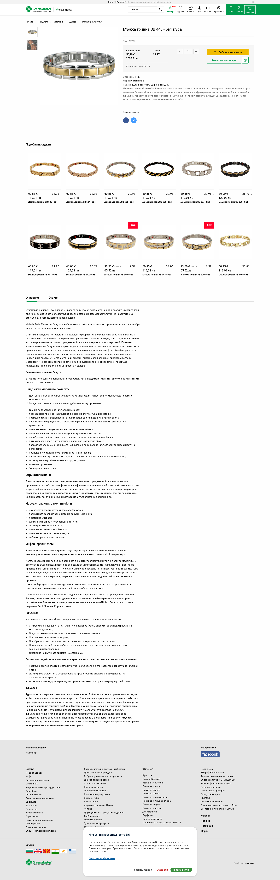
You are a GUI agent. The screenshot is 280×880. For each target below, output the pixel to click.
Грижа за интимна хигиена (156, 800)
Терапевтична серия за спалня (217, 776)
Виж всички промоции (224, 60)
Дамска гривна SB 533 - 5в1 (43, 202)
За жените (31, 805)
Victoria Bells (137, 80)
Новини (205, 820)
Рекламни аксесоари (212, 801)
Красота (147, 775)
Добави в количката (230, 52)
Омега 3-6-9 (32, 783)
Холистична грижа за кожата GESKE (161, 822)
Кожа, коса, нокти (93, 787)
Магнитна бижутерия (95, 827)
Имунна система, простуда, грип (43, 787)
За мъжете (31, 809)
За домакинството (211, 787)
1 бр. (137, 76)
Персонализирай (142, 869)
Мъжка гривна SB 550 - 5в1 (118, 274)
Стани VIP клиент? (117, 2)
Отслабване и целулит (96, 790)
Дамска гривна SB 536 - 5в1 (157, 202)
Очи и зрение (33, 823)
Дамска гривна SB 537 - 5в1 (195, 202)
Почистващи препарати (213, 790)
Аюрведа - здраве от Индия (98, 805)
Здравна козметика (152, 782)
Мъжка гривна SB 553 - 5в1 (156, 274)
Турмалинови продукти (96, 823)
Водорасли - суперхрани (97, 794)
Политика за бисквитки (102, 858)
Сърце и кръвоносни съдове (41, 830)
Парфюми (147, 815)
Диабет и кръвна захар (96, 779)
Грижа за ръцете (151, 804)
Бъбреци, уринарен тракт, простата (103, 776)
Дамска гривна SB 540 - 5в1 (233, 274)
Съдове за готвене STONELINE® (218, 779)
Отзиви (53, 297)
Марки (204, 831)
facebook (210, 754)
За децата (31, 801)
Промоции (207, 825)
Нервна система (34, 812)
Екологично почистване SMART (217, 808)
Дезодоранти (149, 811)
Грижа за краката (152, 808)
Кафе (28, 776)
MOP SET (205, 798)
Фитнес (88, 808)
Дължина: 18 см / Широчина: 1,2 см (150, 84)
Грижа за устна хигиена (155, 797)
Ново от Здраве (34, 772)
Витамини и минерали (37, 780)
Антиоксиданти (34, 794)
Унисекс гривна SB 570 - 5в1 (195, 274)
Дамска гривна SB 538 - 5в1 (233, 202)
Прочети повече (131, 112)
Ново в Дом (207, 769)
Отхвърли (162, 869)
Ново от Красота (151, 779)
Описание (32, 297)
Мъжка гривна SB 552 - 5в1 (80, 274)
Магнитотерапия (93, 819)
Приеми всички (181, 869)
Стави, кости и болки (95, 783)
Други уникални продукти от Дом (219, 805)
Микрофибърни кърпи (213, 772)
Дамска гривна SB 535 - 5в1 (119, 202)
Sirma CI (250, 863)
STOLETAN (147, 769)
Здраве (30, 769)
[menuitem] (250, 10)
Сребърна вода (92, 816)
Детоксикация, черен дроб (98, 772)
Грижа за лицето (151, 790)
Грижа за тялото (151, 793)
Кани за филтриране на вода (216, 783)
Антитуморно (91, 801)
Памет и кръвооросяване (39, 820)
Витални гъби (91, 798)
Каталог (205, 815)
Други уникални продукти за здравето (104, 812)
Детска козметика (152, 819)
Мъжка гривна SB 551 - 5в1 (42, 274)
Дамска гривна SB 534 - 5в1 (81, 202)
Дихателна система (36, 827)
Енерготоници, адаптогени (40, 798)
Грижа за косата (151, 786)
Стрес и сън (32, 816)
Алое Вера (31, 791)
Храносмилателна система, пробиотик (104, 769)
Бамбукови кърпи (210, 794)
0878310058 (65, 10)
